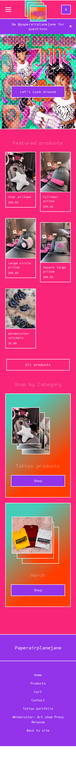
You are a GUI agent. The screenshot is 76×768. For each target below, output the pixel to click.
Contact (38, 700)
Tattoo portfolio (38, 709)
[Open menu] (8, 9)
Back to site (38, 730)
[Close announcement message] (70, 26)
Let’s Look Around (38, 92)
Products (38, 683)
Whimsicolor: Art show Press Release (38, 719)
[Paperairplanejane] (38, 13)
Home (38, 675)
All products (38, 365)
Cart (38, 692)
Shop (38, 481)
